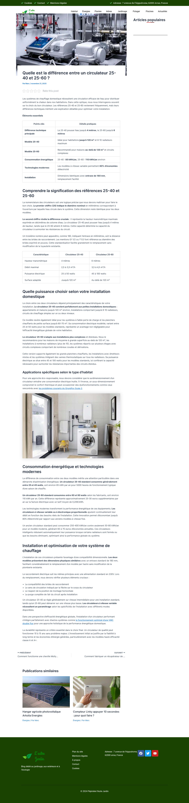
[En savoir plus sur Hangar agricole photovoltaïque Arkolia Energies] (46, 691)
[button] (109, 11)
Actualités (162, 11)
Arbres (109, 11)
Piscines (149, 11)
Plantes (98, 11)
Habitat (74, 11)
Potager (136, 11)
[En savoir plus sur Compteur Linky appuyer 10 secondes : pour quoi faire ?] (96, 691)
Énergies (86, 11)
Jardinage (122, 11)
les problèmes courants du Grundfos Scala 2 (60, 388)
